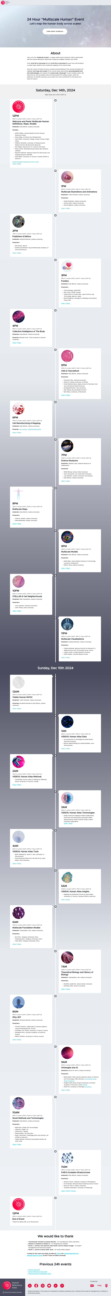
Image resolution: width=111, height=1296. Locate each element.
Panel (68, 1191)
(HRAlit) (84, 1085)
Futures (73, 1191)
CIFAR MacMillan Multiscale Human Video (25, 162)
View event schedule (55, 31)
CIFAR (59, 1253)
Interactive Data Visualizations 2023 (39, 1273)
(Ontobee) (88, 1086)
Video (14, 163)
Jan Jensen (23, 429)
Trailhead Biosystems (34, 429)
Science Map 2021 (34, 1269)
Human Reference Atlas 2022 (37, 1271)
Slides (19, 163)
